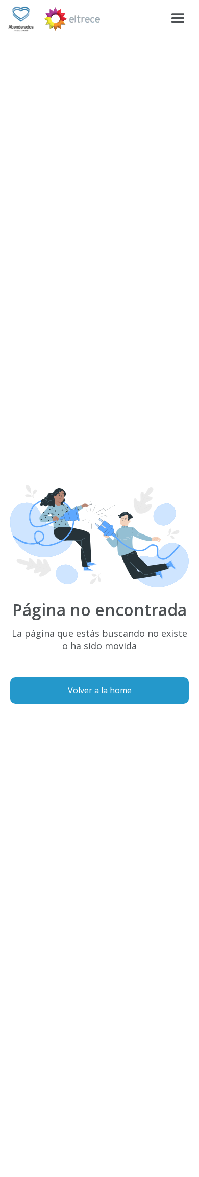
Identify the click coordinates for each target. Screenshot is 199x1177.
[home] (21, 19)
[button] (178, 19)
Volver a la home (100, 690)
